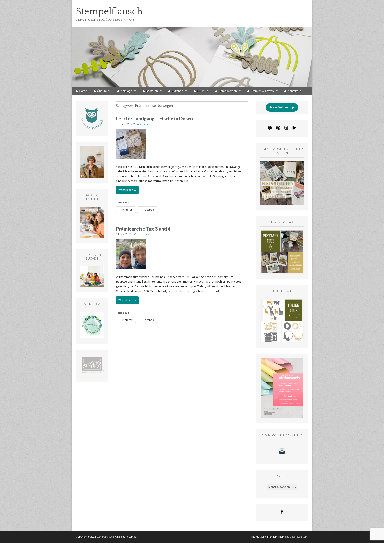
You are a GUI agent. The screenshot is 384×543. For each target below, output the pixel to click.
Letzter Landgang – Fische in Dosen (154, 118)
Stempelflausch (109, 11)
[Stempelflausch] (192, 43)
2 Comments (140, 124)
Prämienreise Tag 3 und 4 (143, 229)
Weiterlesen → (127, 190)
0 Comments (141, 234)
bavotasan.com (298, 536)
